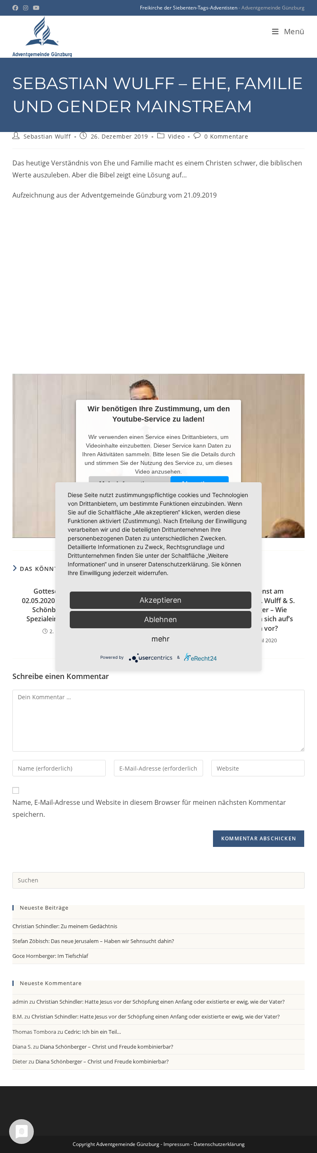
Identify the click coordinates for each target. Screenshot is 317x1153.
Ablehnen (160, 619)
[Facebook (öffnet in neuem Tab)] (16, 8)
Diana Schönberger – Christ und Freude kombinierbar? (106, 1046)
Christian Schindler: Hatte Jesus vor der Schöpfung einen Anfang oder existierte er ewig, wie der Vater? (160, 1001)
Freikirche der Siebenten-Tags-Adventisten (188, 7)
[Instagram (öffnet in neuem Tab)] (26, 8)
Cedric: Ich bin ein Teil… (92, 1031)
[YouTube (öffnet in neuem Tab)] (36, 8)
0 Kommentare (226, 136)
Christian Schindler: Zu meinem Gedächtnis (64, 926)
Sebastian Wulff (47, 136)
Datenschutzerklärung (219, 1144)
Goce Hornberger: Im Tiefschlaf (50, 956)
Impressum (176, 1144)
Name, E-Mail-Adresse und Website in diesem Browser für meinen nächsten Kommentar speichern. (149, 808)
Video (176, 136)
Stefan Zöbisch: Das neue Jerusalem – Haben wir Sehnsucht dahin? (93, 941)
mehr (160, 638)
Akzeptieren (161, 600)
